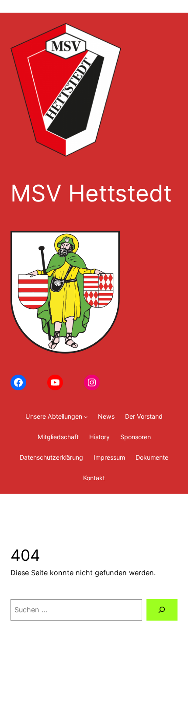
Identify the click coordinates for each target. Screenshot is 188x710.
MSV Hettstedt (91, 193)
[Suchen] (162, 610)
